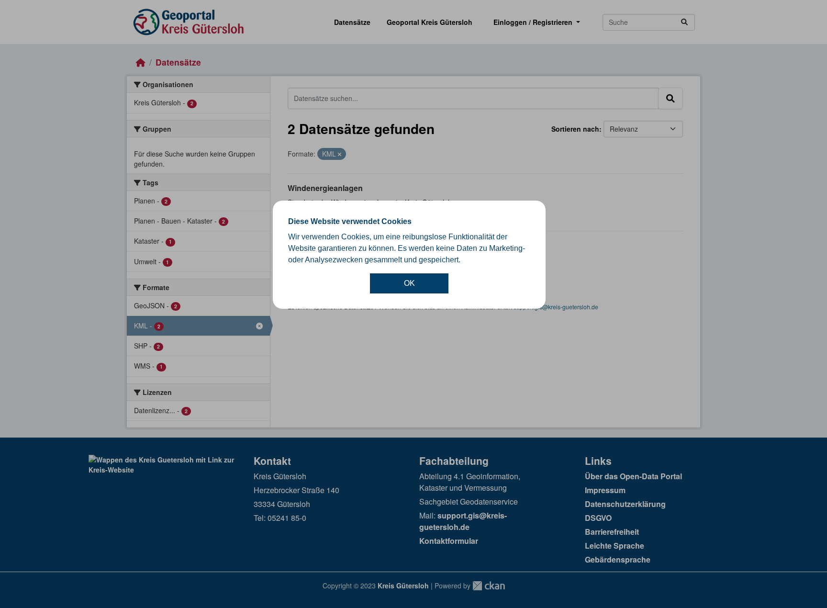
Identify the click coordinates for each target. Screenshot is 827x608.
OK (409, 283)
